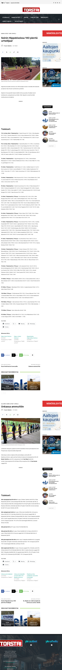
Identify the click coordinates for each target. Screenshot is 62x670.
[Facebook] (54, 3)
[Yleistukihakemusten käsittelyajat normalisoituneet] (20, 382)
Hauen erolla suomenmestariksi (53, 141)
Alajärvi (51, 131)
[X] (60, 3)
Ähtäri (7, 386)
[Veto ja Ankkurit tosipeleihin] (45, 133)
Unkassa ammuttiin (34, 366)
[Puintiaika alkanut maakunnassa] (33, 382)
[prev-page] (2, 393)
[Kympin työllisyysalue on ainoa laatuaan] (7, 382)
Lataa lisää (51, 146)
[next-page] (5, 393)
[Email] (17, 52)
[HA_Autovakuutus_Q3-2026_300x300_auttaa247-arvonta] (51, 86)
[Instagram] (56, 3)
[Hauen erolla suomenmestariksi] (45, 140)
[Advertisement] (20, 113)
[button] (59, 19)
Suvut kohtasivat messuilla (9, 366)
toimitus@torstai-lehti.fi (9, 667)
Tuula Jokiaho (8, 45)
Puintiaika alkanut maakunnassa (34, 388)
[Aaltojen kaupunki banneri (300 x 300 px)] (51, 61)
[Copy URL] (14, 52)
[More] (32, 355)
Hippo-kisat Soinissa (6, 336)
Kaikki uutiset (4, 33)
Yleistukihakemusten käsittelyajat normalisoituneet (21, 387)
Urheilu (14, 33)
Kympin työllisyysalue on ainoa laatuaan (7, 388)
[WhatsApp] (10, 52)
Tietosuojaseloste (10, 662)
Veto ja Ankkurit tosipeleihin (52, 134)
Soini (10, 33)
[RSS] (58, 3)
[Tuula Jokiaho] (2, 46)
